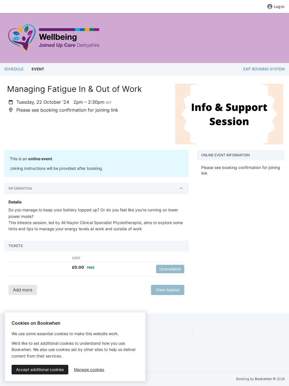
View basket (168, 289)
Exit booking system (264, 69)
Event (38, 69)
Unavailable (170, 268)
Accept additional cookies (40, 369)
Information (20, 188)
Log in (279, 6)
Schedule (14, 69)
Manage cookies (89, 369)
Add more (22, 289)
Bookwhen (263, 379)
